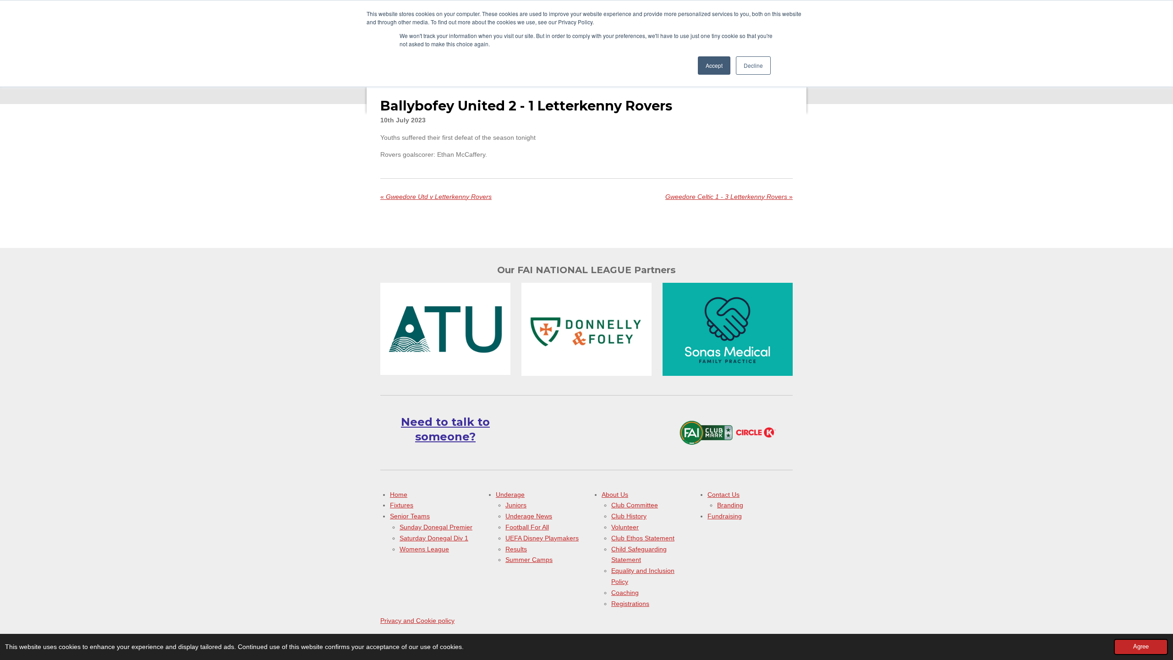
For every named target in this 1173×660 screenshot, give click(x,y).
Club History (629, 516)
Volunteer (625, 527)
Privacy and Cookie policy (417, 620)
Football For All (527, 527)
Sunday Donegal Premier (436, 527)
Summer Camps (529, 559)
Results (516, 549)
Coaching (625, 592)
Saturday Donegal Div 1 (434, 538)
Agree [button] (1141, 647)
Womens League (424, 549)
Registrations (630, 603)
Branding (730, 505)
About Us (615, 494)
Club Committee (634, 505)
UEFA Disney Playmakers (542, 538)
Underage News (528, 516)
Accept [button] (714, 65)
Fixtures (401, 505)
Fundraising (724, 516)
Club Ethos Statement (642, 538)
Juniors (515, 505)
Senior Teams (410, 516)
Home (398, 494)
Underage (510, 494)
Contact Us (723, 494)
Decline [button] (753, 65)
